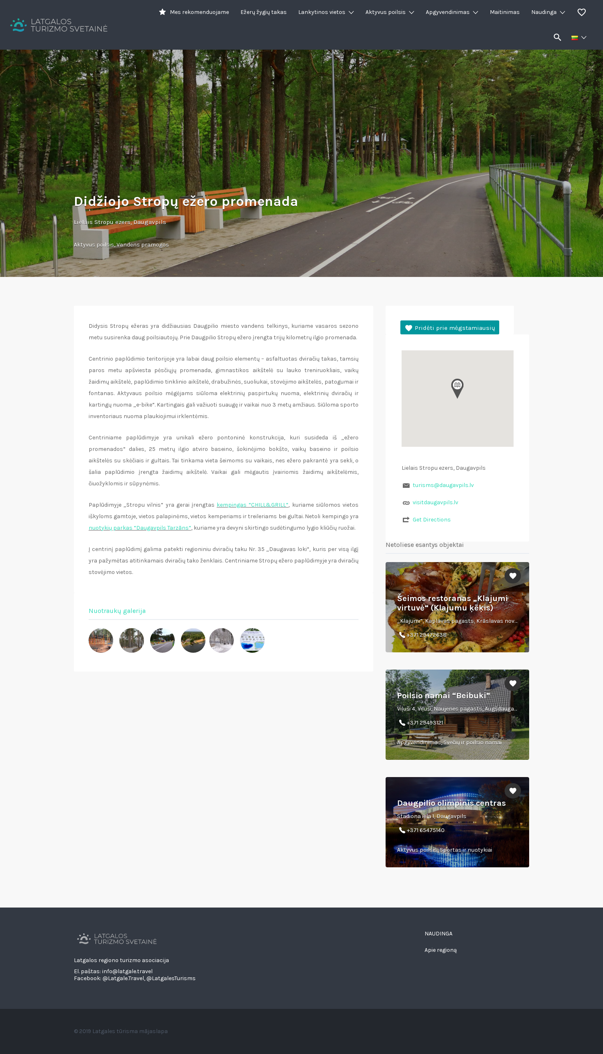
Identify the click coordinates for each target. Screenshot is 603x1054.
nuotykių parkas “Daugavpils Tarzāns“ (140, 527)
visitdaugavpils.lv (435, 502)
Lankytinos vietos (321, 12)
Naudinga (544, 12)
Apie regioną (441, 950)
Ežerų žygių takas (263, 12)
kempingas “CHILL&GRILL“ (252, 504)
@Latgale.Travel (123, 978)
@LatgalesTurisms (171, 978)
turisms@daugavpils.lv (443, 485)
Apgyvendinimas (448, 12)
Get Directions (432, 519)
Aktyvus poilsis (385, 12)
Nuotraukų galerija (117, 611)
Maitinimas (505, 12)
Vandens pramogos (142, 244)
